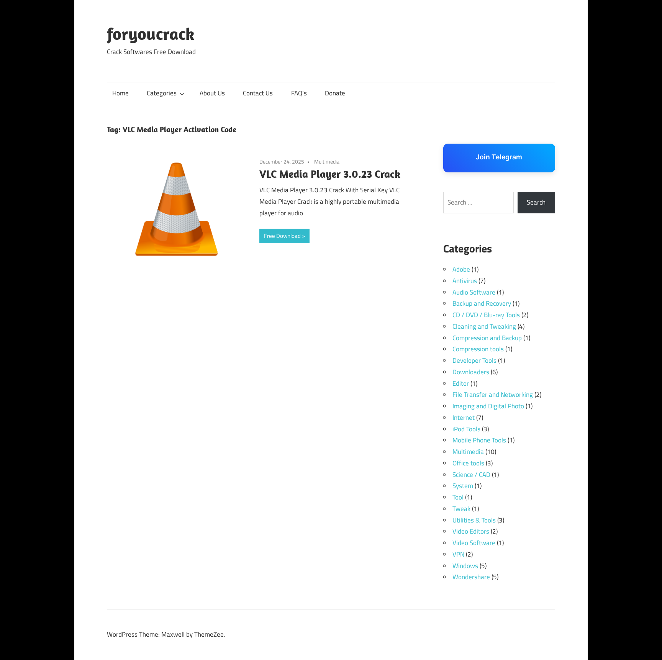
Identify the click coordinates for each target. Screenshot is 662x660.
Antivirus (464, 281)
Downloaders (470, 372)
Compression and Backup (487, 338)
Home (120, 93)
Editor (460, 383)
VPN (458, 554)
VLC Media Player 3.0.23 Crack (329, 173)
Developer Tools (474, 360)
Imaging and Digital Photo (488, 406)
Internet (463, 418)
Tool (458, 497)
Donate (335, 93)
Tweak (461, 509)
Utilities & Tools (474, 520)
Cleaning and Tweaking (484, 326)
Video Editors (470, 531)
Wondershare (471, 577)
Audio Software (473, 292)
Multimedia (326, 161)
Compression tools (478, 349)
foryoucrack (151, 33)
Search (536, 202)
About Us (212, 93)
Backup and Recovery (481, 303)
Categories (162, 93)
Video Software (473, 543)
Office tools (468, 463)
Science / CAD (471, 475)
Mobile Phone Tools (479, 440)
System (462, 486)
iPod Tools (466, 429)
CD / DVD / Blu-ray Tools (486, 315)
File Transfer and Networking (492, 395)
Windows (465, 566)
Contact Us (258, 93)
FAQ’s (299, 93)
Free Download (282, 235)
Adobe (461, 269)
